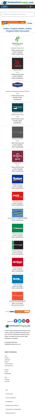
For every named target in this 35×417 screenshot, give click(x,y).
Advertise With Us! (10, 413)
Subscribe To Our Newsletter (13, 409)
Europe (6, 369)
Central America (9, 363)
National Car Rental (17, 233)
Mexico (7, 361)
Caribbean (7, 360)
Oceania (7, 379)
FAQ (7, 390)
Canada (7, 358)
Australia (7, 381)
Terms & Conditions (11, 397)
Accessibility (9, 401)
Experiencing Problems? (12, 405)
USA (6, 356)
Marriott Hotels (18, 70)
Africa (6, 371)
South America (9, 365)
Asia (6, 377)
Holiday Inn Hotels (16, 48)
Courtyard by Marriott (17, 138)
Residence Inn (17, 163)
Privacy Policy (9, 394)
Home (4, 6)
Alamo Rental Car (12, 218)
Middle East (8, 373)
